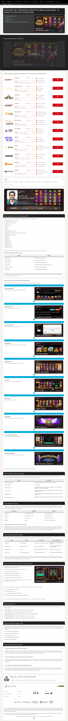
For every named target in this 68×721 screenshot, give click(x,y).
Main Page (5, 4)
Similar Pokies (54, 181)
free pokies (60, 606)
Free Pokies (10, 4)
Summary (6, 184)
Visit (58, 79)
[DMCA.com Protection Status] (60, 686)
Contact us (19, 696)
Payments (42, 1)
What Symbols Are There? (29, 181)
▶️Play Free (10, 1)
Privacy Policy (20, 691)
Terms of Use (6, 696)
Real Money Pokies (17, 1)
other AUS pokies (45, 529)
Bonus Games (38, 181)
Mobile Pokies (26, 1)
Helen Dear (12, 20)
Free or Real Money (46, 181)
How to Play (16, 181)
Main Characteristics (7, 181)
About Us (5, 691)
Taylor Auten (11, 18)
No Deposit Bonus (34, 1)
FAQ (11, 184)
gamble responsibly (12, 468)
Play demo (34, 54)
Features (21, 181)
